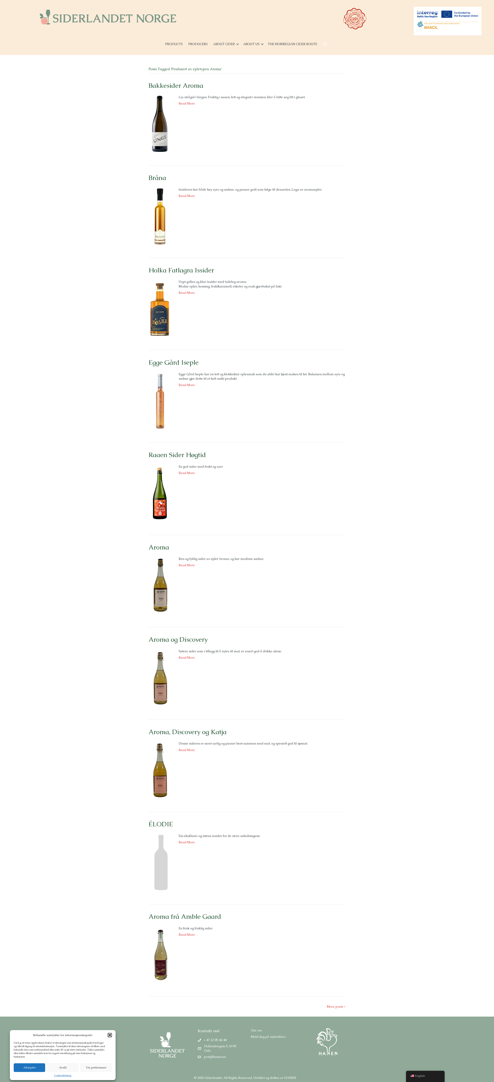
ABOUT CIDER (224, 44)
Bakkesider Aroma (176, 85)
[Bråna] (160, 216)
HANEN (290, 1078)
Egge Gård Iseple (174, 362)
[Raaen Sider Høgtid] (160, 493)
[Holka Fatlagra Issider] (160, 308)
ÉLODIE (161, 824)
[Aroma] (160, 585)
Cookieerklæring (62, 1075)
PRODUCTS (174, 44)
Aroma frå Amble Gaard (185, 916)
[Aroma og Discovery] (160, 678)
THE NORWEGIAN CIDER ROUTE (292, 44)
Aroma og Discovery (178, 639)
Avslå (63, 1067)
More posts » (336, 1007)
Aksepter (29, 1067)
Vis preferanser (96, 1067)
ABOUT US (251, 44)
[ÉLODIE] (160, 862)
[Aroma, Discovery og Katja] (160, 770)
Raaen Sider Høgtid (177, 455)
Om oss (256, 1030)
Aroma (159, 547)
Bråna (157, 177)
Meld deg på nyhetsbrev (268, 1037)
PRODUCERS (198, 44)
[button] (110, 1035)
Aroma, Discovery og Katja (188, 732)
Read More (187, 103)
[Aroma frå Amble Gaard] (160, 955)
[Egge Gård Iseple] (160, 401)
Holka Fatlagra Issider (181, 270)
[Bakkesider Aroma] (160, 124)
